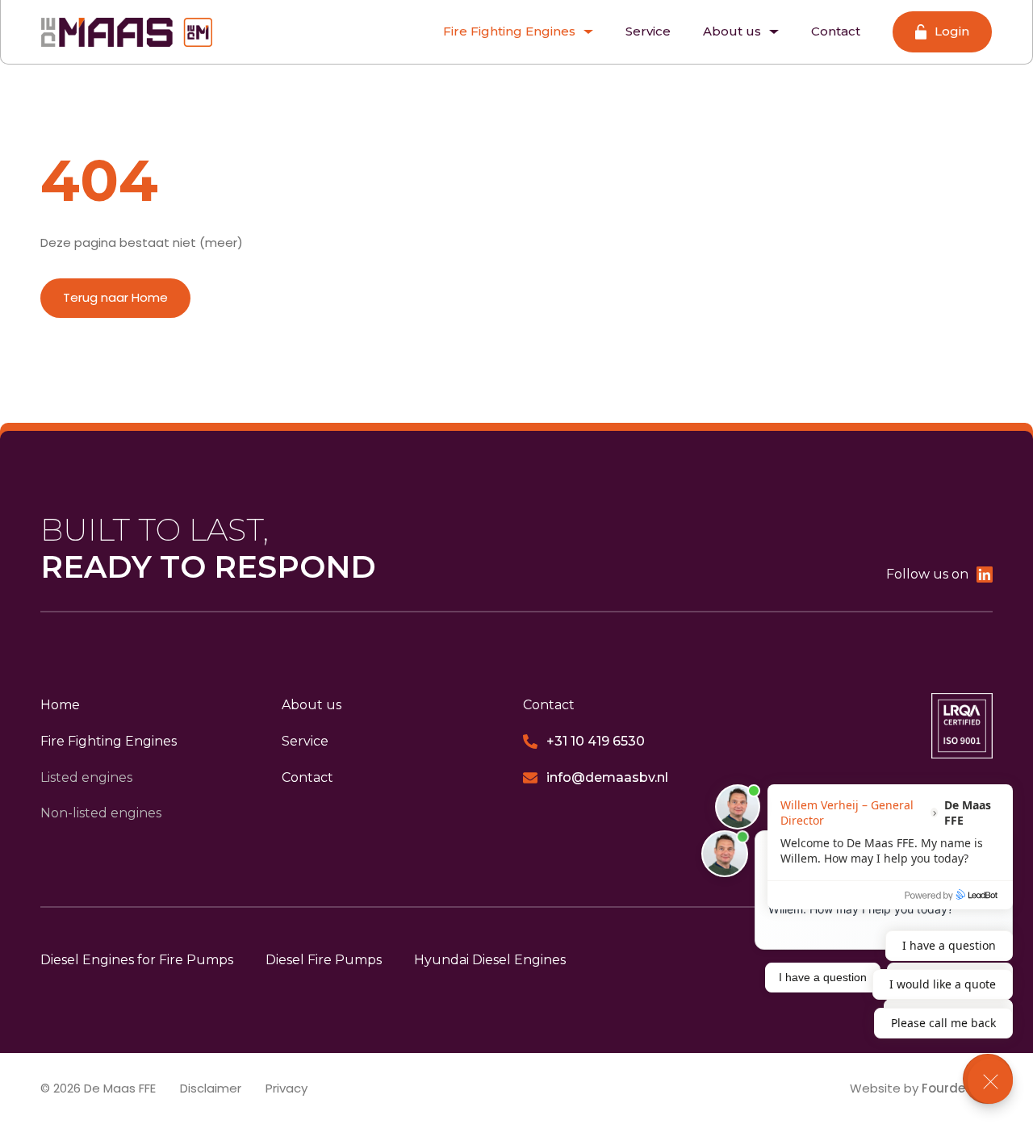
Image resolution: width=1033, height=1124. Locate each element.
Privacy (286, 1088)
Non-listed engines (100, 813)
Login (952, 31)
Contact (835, 31)
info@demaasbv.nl (607, 777)
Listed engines (86, 777)
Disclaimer (210, 1088)
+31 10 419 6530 (595, 741)
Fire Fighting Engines (509, 31)
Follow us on (927, 574)
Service (648, 31)
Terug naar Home (115, 297)
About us (732, 31)
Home (60, 704)
